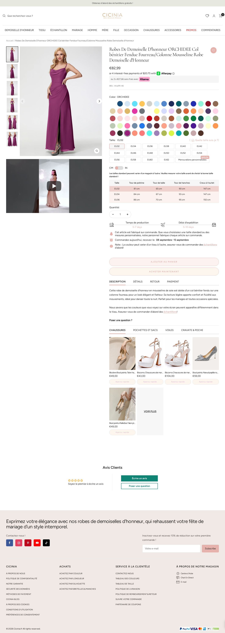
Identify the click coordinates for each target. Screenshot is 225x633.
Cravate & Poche (192, 330)
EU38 (166, 146)
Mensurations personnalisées (193, 159)
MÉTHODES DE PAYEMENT (18, 594)
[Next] (99, 101)
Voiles (169, 330)
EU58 (133, 159)
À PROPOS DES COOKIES (17, 604)
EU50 (166, 153)
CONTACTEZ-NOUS (125, 573)
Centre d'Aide (187, 573)
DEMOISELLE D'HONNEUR (19, 30)
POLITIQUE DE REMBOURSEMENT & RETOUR (136, 594)
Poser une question (119, 320)
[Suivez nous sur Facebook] (9, 542)
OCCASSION (131, 30)
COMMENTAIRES (210, 30)
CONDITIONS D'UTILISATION (19, 609)
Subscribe (210, 548)
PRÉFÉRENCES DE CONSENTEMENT (23, 615)
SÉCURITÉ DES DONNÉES (18, 589)
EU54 (199, 153)
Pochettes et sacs (145, 330)
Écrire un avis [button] (139, 478)
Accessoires (173, 30)
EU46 (133, 153)
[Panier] (220, 15)
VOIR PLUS (150, 411)
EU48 (150, 153)
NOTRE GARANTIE (14, 584)
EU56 (117, 159)
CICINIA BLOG (12, 599)
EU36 (150, 146)
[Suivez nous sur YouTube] (37, 542)
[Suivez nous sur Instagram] (18, 542)
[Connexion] (214, 16)
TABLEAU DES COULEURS (127, 578)
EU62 (166, 159)
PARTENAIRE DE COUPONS (128, 604)
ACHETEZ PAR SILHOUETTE (72, 584)
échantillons (210, 244)
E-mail (183, 582)
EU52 (183, 153)
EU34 (133, 146)
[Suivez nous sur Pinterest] (27, 542)
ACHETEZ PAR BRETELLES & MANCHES (77, 589)
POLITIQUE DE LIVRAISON (128, 589)
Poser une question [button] (139, 486)
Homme (92, 30)
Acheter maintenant (164, 271)
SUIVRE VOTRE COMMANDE (129, 599)
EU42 (199, 146)
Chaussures (151, 30)
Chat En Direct (187, 577)
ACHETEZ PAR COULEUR (70, 573)
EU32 (117, 146)
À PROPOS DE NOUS (15, 573)
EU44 (117, 153)
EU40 (183, 146)
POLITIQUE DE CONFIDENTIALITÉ (21, 578)
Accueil (9, 40)
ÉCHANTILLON (58, 30)
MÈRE (105, 30)
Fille (116, 30)
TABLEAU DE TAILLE (125, 584)
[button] (54, 186)
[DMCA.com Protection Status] (216, 628)
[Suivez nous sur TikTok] (46, 542)
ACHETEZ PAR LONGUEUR (71, 578)
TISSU (42, 30)
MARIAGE (77, 30)
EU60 (150, 159)
